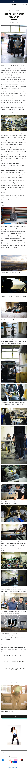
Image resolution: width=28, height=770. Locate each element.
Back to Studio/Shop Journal (15, 661)
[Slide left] (12, 682)
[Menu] (2, 5)
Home (9, 10)
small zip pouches (12, 240)
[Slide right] (15, 682)
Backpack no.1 (4, 229)
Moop (12, 765)
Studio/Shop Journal (15, 10)
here (4, 639)
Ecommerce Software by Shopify (14, 767)
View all (14, 716)
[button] (23, 5)
